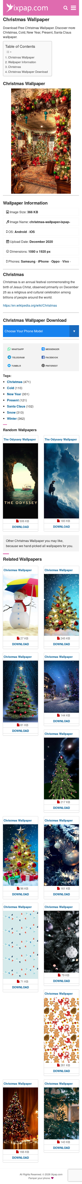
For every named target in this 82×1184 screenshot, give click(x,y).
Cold (11, 388)
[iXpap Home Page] (27, 7)
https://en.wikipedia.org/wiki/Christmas (30, 305)
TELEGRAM (18, 357)
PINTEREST (51, 365)
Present (13, 400)
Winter (12, 418)
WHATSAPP (17, 349)
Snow (11, 412)
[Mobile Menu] (73, 8)
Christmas (14, 67)
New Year (14, 394)
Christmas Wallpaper (21, 57)
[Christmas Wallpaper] (41, 140)
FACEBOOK (51, 357)
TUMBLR (16, 365)
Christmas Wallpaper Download (28, 71)
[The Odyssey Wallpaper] (20, 481)
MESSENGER (52, 349)
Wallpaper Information (22, 62)
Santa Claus (16, 406)
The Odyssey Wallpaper (20, 439)
